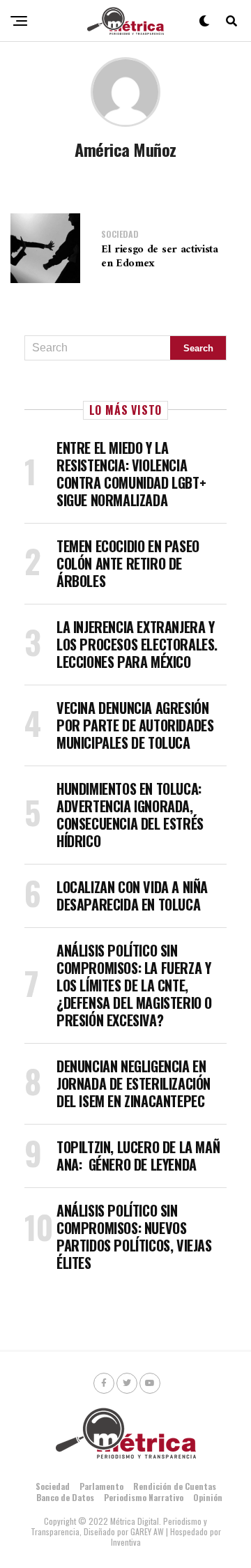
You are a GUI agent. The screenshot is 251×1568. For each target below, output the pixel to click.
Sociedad (53, 1486)
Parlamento (101, 1486)
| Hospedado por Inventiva (166, 1536)
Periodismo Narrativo (143, 1497)
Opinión (207, 1497)
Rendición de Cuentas (174, 1486)
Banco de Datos (65, 1497)
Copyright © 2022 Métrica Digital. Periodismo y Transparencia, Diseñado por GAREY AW (119, 1526)
